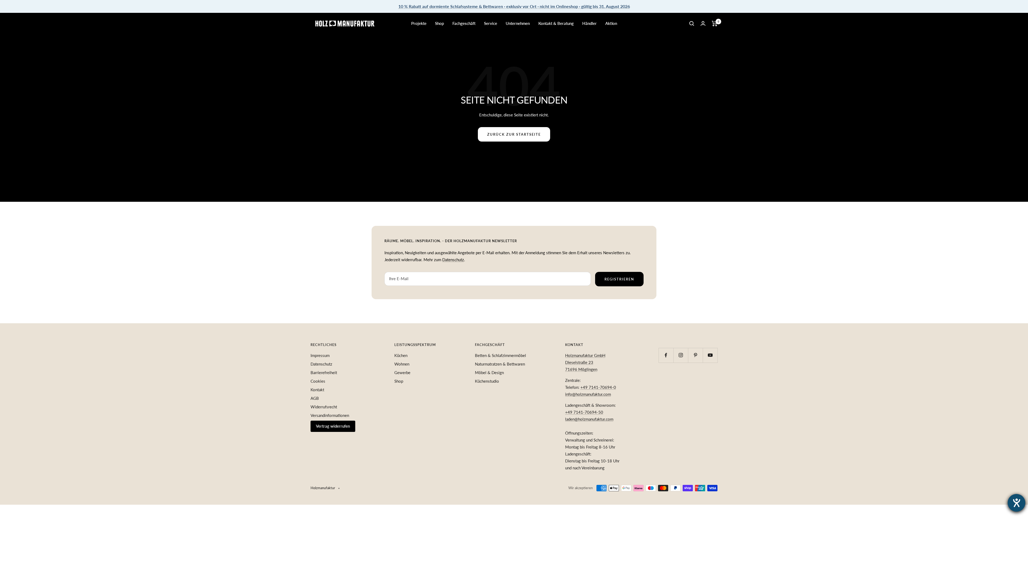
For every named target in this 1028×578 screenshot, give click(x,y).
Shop (439, 23)
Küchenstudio (487, 381)
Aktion (611, 23)
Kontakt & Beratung (556, 23)
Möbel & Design (489, 372)
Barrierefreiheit (324, 372)
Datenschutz (453, 259)
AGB (315, 398)
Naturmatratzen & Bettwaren (500, 364)
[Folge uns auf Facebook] (666, 355)
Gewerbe (402, 372)
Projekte (418, 23)
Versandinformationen (330, 415)
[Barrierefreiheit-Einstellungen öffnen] (1016, 503)
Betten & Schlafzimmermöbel (500, 355)
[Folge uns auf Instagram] (680, 355)
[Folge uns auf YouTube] (710, 355)
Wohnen (401, 364)
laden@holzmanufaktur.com (589, 419)
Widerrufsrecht (324, 406)
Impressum (320, 355)
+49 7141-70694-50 (584, 412)
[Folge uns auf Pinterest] (695, 355)
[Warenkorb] (714, 23)
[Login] (703, 23)
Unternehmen (518, 23)
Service (490, 23)
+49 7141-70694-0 (598, 387)
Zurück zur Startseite (514, 134)
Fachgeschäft (463, 23)
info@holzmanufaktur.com (588, 394)
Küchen (400, 355)
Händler (589, 23)
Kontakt (317, 389)
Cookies (318, 381)
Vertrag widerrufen (333, 426)
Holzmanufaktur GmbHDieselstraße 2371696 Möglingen (585, 362)
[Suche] (691, 23)
